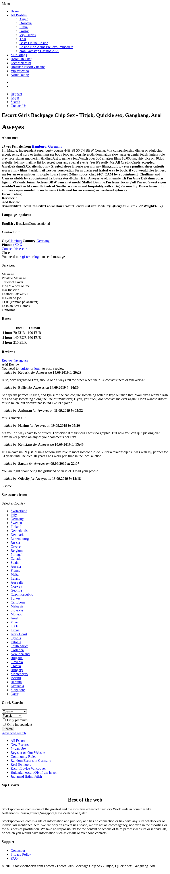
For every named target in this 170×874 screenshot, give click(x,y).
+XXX (17, 245)
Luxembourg (20, 539)
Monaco (16, 614)
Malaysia (17, 606)
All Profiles (19, 15)
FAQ (14, 858)
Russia (15, 543)
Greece (16, 546)
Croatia (16, 666)
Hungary (17, 670)
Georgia (16, 590)
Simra (23, 27)
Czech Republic (22, 594)
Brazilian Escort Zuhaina (28, 67)
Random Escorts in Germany (31, 760)
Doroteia (25, 23)
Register (16, 94)
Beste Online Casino (33, 43)
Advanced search (14, 733)
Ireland (15, 578)
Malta (15, 574)
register (24, 257)
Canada (16, 558)
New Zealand (20, 654)
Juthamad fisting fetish (26, 776)
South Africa (19, 646)
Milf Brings (19, 55)
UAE (14, 626)
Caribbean (18, 602)
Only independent (19, 724)
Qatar (14, 694)
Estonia (16, 642)
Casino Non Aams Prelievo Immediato (46, 47)
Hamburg (39, 146)
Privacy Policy (21, 854)
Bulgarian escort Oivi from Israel (33, 772)
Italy (14, 515)
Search (15, 102)
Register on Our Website (28, 752)
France (15, 570)
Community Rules (23, 756)
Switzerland (19, 511)
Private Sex (19, 748)
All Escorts (18, 741)
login (37, 257)
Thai (22, 39)
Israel (14, 618)
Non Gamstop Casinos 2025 (39, 51)
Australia (17, 582)
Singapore (18, 690)
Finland (16, 527)
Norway (16, 586)
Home (15, 11)
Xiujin (23, 19)
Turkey (16, 598)
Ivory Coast (19, 634)
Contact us (18, 850)
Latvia (15, 630)
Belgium (17, 550)
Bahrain (16, 682)
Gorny (24, 31)
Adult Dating (20, 75)
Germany (55, 146)
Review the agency (15, 360)
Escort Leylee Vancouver (28, 768)
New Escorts (20, 744)
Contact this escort (14, 249)
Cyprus (16, 638)
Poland (15, 622)
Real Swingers (21, 764)
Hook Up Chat (21, 59)
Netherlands (19, 531)
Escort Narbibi (21, 63)
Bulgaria (17, 658)
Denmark (17, 535)
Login (15, 98)
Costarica (17, 650)
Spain (15, 562)
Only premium (16, 720)
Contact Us (18, 106)
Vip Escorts (27, 35)
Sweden (16, 523)
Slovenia (17, 662)
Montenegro (19, 674)
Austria (16, 566)
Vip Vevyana (20, 71)
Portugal (16, 554)
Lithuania (17, 686)
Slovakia (17, 610)
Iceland (16, 678)
